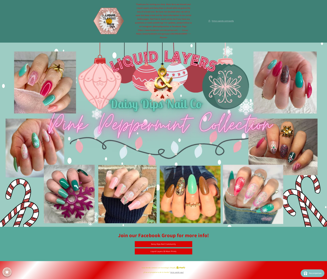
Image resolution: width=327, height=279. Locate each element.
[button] (221, 21)
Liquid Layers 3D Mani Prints (163, 251)
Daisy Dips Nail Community (163, 244)
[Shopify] (180, 268)
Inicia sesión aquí (177, 272)
